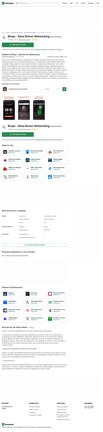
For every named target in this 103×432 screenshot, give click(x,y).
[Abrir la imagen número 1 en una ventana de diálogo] (24, 107)
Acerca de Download (34, 407)
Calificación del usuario (24, 39)
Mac (71, 3)
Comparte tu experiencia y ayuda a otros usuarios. (49, 49)
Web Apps (90, 3)
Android (83, 3)
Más (98, 3)
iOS (77, 3)
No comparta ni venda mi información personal (63, 415)
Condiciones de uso (62, 409)
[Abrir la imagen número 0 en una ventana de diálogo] (9, 107)
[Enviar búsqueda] (16, 3)
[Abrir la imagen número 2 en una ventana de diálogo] (39, 107)
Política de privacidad (62, 407)
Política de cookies (61, 412)
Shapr (32, 327)
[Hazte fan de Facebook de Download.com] (85, 407)
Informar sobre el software (36, 245)
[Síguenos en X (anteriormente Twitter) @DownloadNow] (89, 407)
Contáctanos (32, 412)
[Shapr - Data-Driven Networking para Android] (4, 37)
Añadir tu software (33, 409)
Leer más (65, 56)
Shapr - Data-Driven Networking (34, 36)
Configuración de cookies (63, 419)
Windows (64, 3)
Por (10, 39)
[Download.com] (8, 3)
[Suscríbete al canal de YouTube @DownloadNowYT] (92, 407)
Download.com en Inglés (35, 415)
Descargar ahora (19, 45)
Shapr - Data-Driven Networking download (14, 255)
